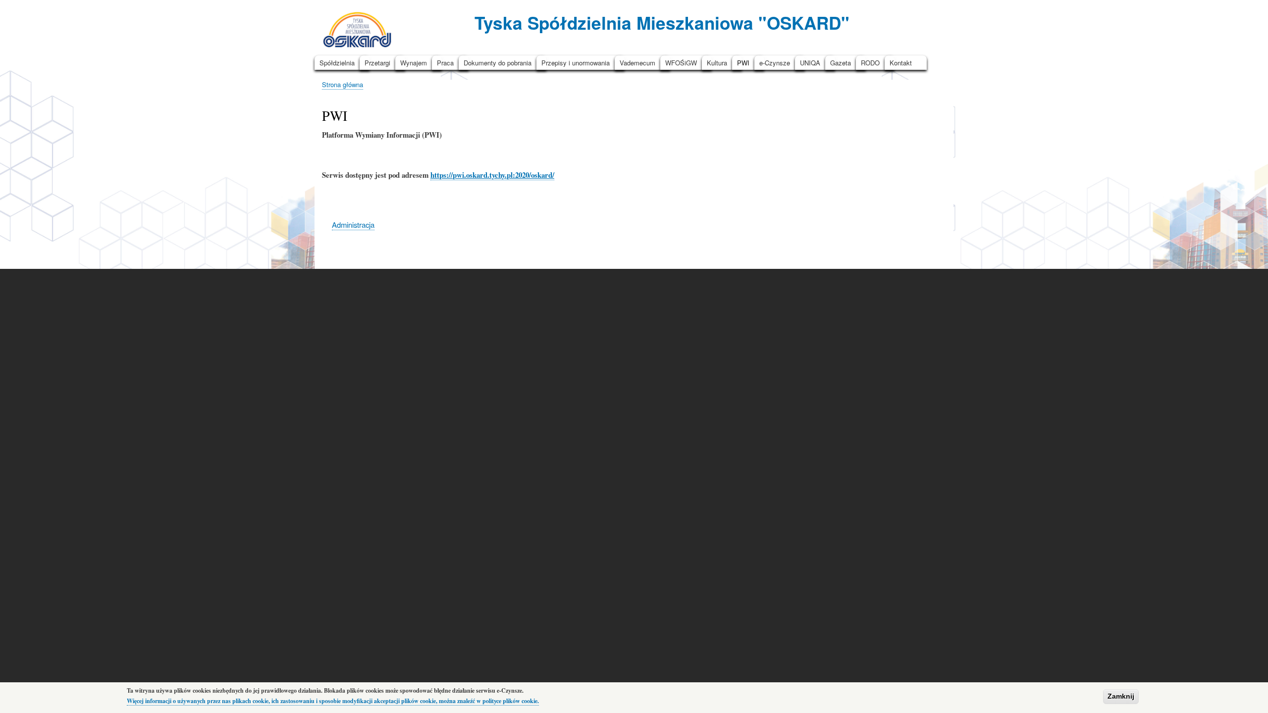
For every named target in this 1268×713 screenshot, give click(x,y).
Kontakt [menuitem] (901, 62)
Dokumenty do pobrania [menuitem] (497, 62)
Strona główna (342, 84)
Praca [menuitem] (445, 62)
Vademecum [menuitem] (637, 62)
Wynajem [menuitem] (413, 62)
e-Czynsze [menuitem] (774, 62)
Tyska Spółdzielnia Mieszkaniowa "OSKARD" (662, 22)
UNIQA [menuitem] (810, 62)
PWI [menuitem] (743, 62)
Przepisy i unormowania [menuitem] (575, 62)
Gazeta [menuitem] (840, 62)
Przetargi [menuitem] (377, 62)
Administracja (353, 224)
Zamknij (1121, 696)
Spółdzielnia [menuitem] (337, 62)
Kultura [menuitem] (717, 62)
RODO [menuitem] (870, 62)
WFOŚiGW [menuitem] (681, 62)
